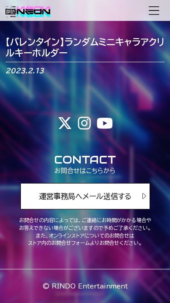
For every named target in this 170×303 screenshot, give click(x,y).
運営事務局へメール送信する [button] (85, 196)
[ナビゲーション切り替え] (154, 10)
